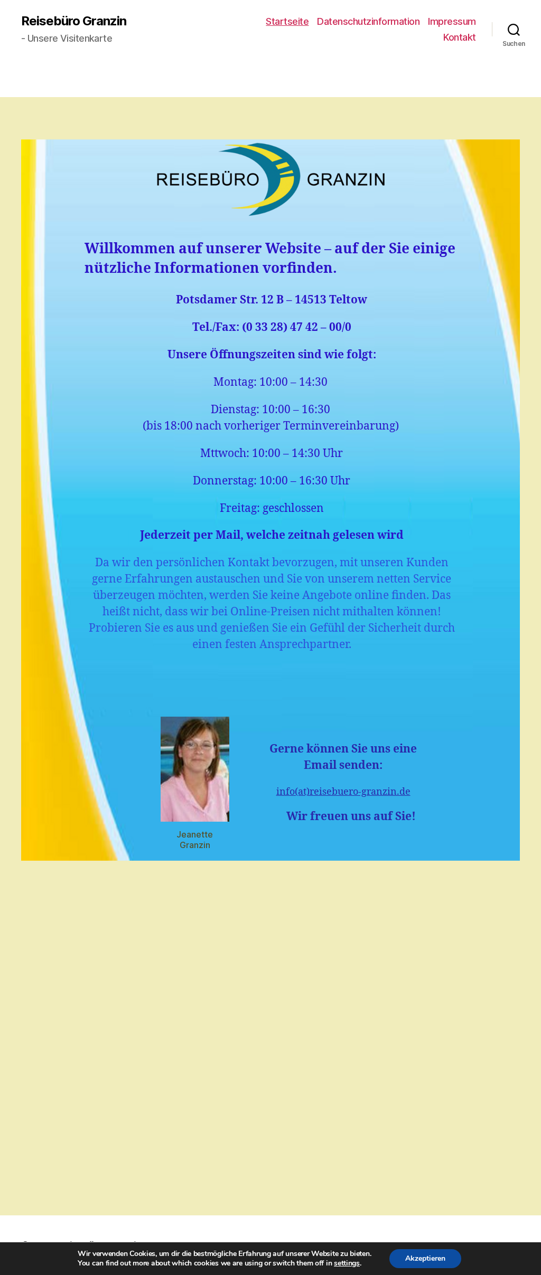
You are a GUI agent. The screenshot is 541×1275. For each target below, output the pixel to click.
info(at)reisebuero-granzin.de (343, 792)
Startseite (287, 21)
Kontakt (459, 37)
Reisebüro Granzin (73, 21)
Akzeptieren (425, 1258)
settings (347, 1263)
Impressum (452, 21)
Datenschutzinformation (368, 21)
